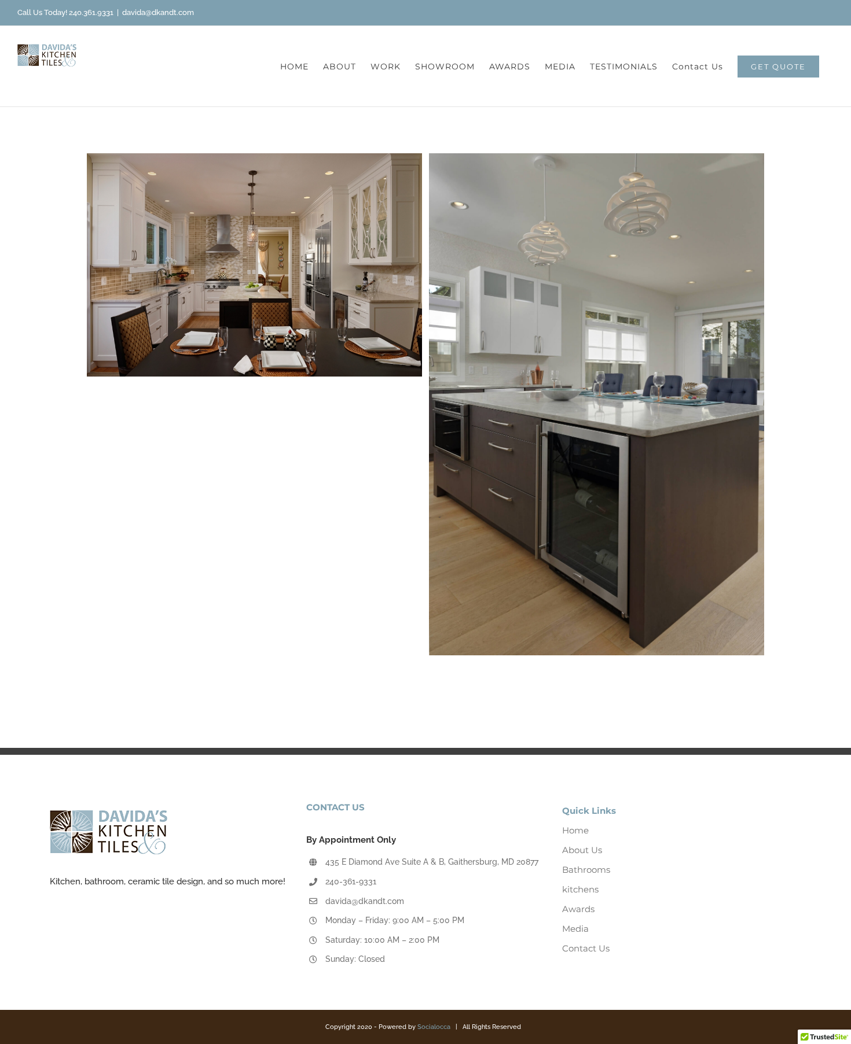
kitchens (580, 889)
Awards (578, 908)
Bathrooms (586, 869)
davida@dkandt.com (158, 12)
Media (575, 928)
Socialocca (433, 1027)
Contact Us (586, 948)
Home (575, 830)
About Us (582, 849)
